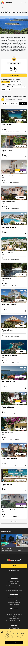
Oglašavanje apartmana (14, 602)
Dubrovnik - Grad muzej (14, 581)
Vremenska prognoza (14, 600)
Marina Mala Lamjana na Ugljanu (14, 620)
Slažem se (14, 642)
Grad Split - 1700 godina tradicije (14, 590)
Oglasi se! (14, 565)
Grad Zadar (14, 583)
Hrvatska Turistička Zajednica (14, 597)
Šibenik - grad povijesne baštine (14, 585)
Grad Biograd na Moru (14, 588)
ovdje (19, 635)
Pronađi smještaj (14, 570)
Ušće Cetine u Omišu (14, 612)
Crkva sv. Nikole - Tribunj (14, 618)
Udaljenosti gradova (14, 604)
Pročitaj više (4, 53)
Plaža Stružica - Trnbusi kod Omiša (14, 614)
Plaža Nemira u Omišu (14, 616)
